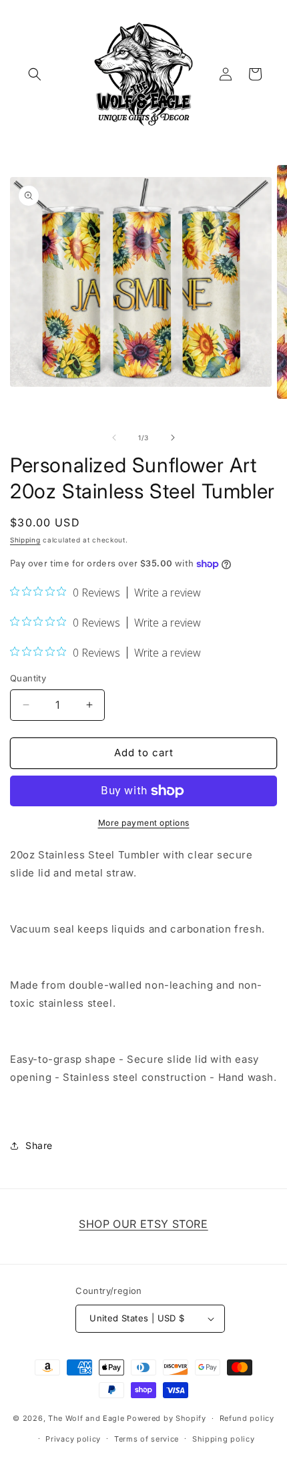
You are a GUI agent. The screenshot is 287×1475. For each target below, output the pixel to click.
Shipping (25, 540)
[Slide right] (173, 437)
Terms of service (146, 1439)
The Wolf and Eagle (86, 1418)
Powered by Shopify (166, 1418)
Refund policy (247, 1418)
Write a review (167, 593)
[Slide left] (114, 437)
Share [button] (39, 1145)
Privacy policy (73, 1439)
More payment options (144, 823)
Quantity (28, 678)
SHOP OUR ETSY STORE (143, 1224)
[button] (34, 74)
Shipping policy (223, 1439)
